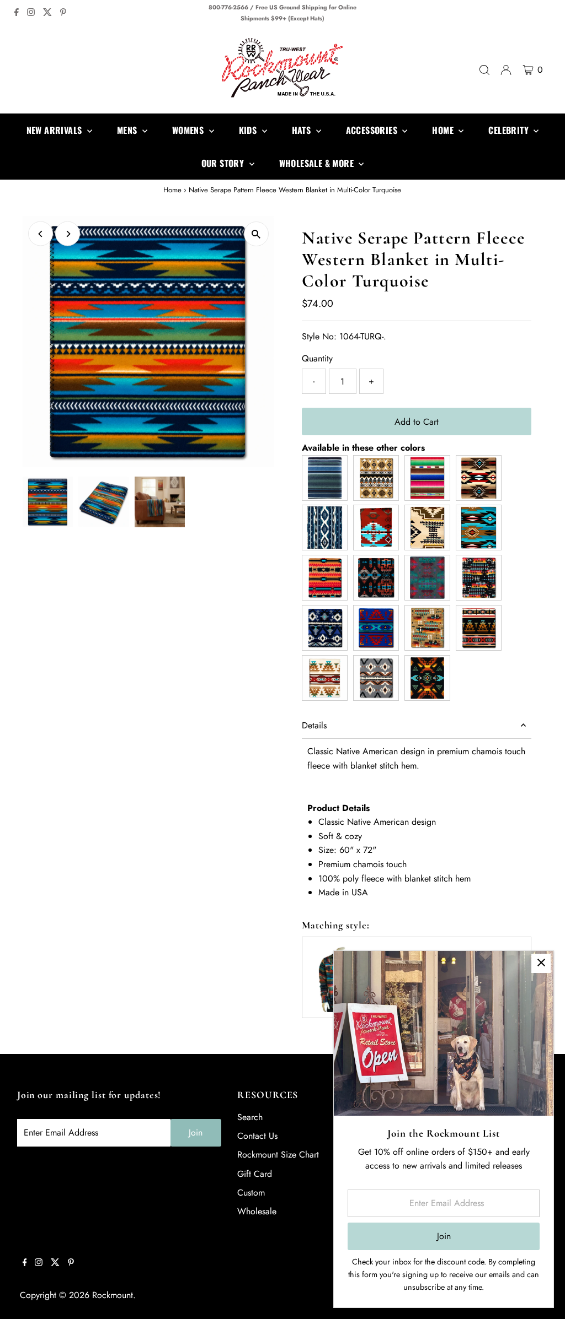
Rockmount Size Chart (278, 1154)
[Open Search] (484, 70)
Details (314, 725)
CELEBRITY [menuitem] (509, 130)
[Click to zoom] (256, 233)
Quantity (317, 358)
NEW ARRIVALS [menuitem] (55, 130)
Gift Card (254, 1173)
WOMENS (189, 130)
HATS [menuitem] (302, 130)
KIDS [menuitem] (249, 130)
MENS (128, 130)
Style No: (319, 336)
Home (172, 190)
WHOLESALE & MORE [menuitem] (317, 163)
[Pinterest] (63, 13)
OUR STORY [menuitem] (224, 163)
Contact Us (257, 1135)
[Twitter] (47, 13)
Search (250, 1117)
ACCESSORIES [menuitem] (373, 130)
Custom (251, 1192)
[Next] (67, 233)
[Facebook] (17, 13)
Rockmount (112, 1295)
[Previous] (40, 233)
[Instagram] (31, 13)
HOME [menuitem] (444, 130)
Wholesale (256, 1211)
